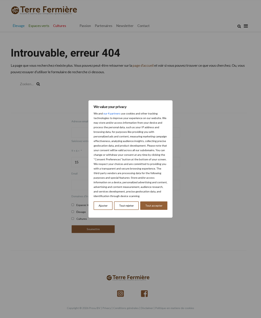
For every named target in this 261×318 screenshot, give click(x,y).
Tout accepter (153, 205)
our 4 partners (111, 113)
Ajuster (103, 205)
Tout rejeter (126, 205)
